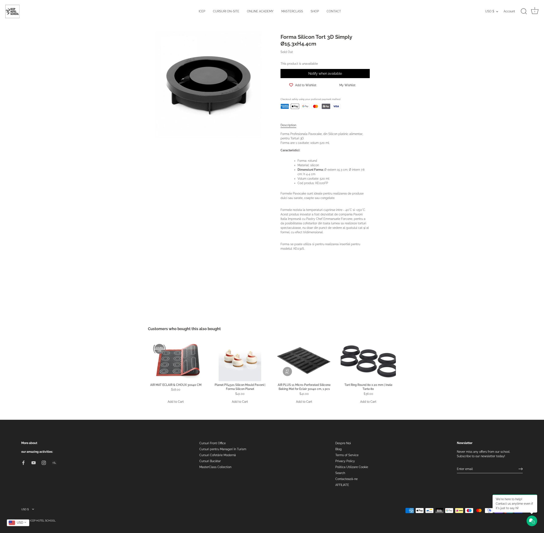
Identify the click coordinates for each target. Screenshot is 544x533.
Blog (338, 449)
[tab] (290, 125)
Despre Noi (343, 443)
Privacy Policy (345, 461)
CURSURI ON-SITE (226, 11)
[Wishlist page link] (285, 116)
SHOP (315, 11)
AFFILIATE (342, 485)
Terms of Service (346, 455)
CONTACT (334, 11)
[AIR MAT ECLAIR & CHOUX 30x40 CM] (175, 360)
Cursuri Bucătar (210, 461)
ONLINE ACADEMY (260, 11)
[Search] (523, 11)
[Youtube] (33, 462)
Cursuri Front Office (212, 443)
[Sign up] (520, 469)
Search (340, 473)
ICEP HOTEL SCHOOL (42, 520)
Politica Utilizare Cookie (351, 467)
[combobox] (18, 522)
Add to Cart (176, 401)
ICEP (202, 11)
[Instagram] (44, 462)
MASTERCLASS (292, 11)
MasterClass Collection (215, 467)
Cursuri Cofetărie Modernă (217, 455)
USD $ (489, 11)
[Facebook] (23, 462)
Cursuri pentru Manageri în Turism (222, 449)
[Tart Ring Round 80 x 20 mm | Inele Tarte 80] (368, 360)
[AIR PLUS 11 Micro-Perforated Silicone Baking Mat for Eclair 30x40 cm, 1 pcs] (304, 360)
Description (288, 125)
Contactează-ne (346, 479)
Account (509, 11)
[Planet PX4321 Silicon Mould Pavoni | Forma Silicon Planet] (240, 360)
